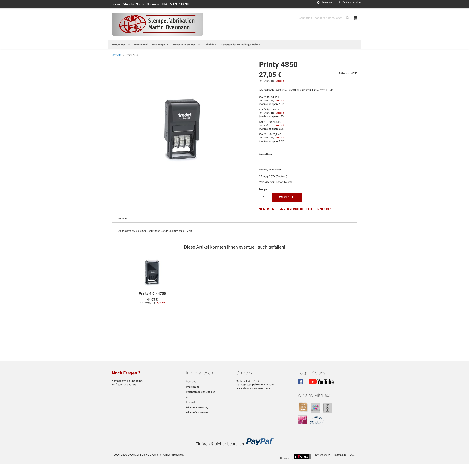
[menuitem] (120, 44)
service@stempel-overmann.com (255, 384)
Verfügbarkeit (267, 181)
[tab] (122, 218)
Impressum (192, 386)
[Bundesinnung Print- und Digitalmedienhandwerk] (315, 411)
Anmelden (327, 2)
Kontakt (190, 402)
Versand (280, 81)
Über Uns (191, 381)
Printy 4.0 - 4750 (152, 293)
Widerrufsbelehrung (197, 407)
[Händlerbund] (317, 423)
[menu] (234, 44)
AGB (188, 396)
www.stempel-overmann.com (253, 388)
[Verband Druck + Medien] (302, 423)
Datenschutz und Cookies (200, 391)
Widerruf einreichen (197, 412)
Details (122, 218)
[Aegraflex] (327, 411)
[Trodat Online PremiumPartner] (303, 411)
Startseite (116, 55)
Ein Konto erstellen (351, 2)
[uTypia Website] (302, 458)
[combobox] (323, 17)
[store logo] (157, 24)
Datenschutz (322, 454)
